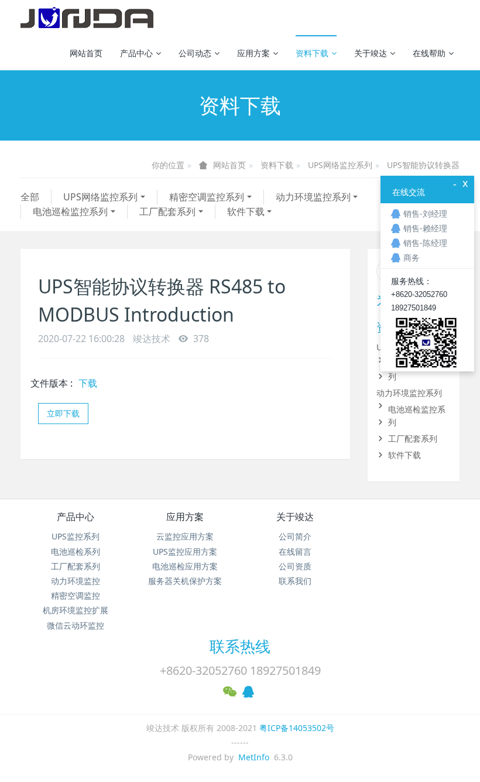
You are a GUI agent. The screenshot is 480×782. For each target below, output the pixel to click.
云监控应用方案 (185, 536)
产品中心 (136, 53)
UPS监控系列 (76, 536)
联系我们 (295, 580)
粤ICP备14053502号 (296, 727)
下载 (87, 383)
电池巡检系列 (75, 551)
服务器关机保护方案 (185, 580)
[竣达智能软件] (86, 17)
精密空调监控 (75, 595)
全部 (29, 196)
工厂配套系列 (167, 211)
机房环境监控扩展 (75, 610)
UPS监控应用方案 (185, 551)
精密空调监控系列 (206, 196)
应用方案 (253, 53)
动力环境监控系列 (313, 196)
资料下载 (312, 53)
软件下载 (246, 211)
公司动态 (195, 53)
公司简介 (295, 536)
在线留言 (295, 551)
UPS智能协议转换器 (423, 164)
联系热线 (240, 646)
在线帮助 (429, 53)
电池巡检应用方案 (185, 566)
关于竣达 (370, 53)
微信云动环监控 (75, 625)
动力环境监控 (75, 580)
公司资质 (295, 566)
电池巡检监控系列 (70, 211)
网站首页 (86, 53)
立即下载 (63, 413)
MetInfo (253, 757)
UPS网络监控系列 (340, 164)
